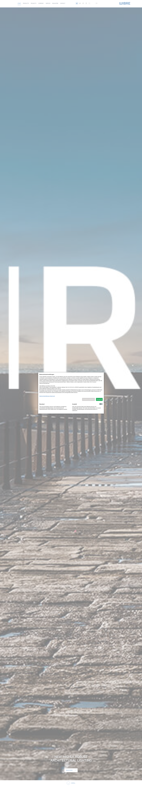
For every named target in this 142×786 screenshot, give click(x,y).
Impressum (52, 396)
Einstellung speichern (88, 399)
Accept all (99, 399)
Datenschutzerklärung (44, 396)
